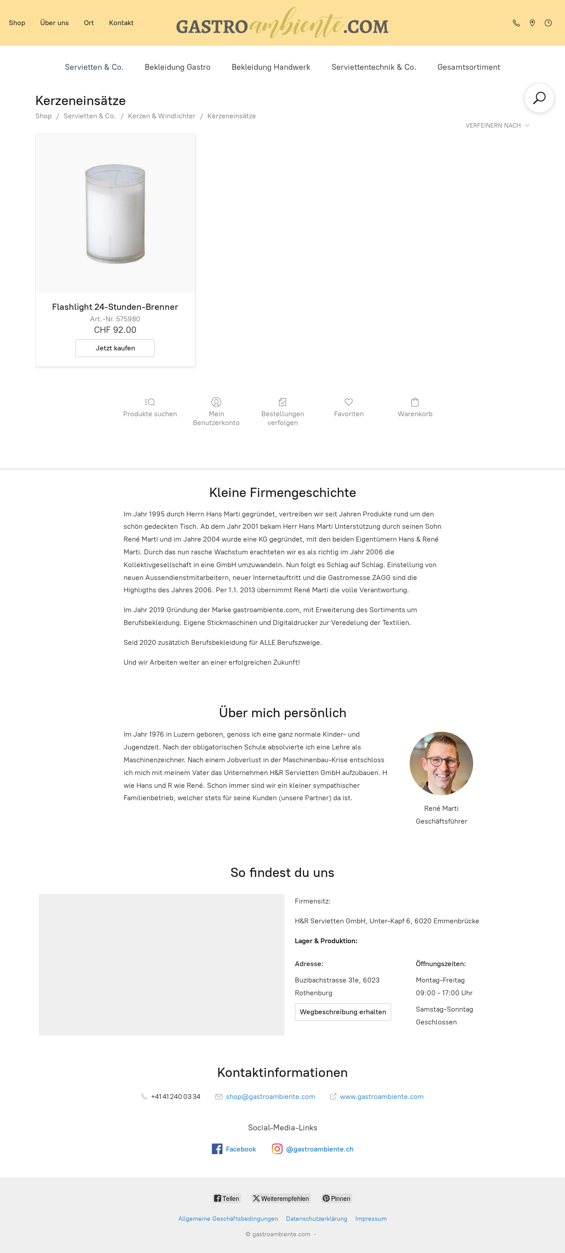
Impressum (371, 1219)
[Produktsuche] (539, 98)
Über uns (54, 23)
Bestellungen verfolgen (282, 418)
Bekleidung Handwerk (271, 67)
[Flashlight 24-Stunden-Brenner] (115, 213)
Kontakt (121, 23)
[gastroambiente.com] (282, 22)
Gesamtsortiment (468, 67)
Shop (17, 23)
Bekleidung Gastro (178, 67)
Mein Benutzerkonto (216, 418)
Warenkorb (415, 414)
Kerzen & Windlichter (162, 116)
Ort (89, 23)
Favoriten (349, 414)
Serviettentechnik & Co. (373, 67)
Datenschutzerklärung (316, 1219)
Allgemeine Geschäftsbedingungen (228, 1219)
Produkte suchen (150, 414)
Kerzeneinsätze (231, 116)
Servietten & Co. (94, 67)
